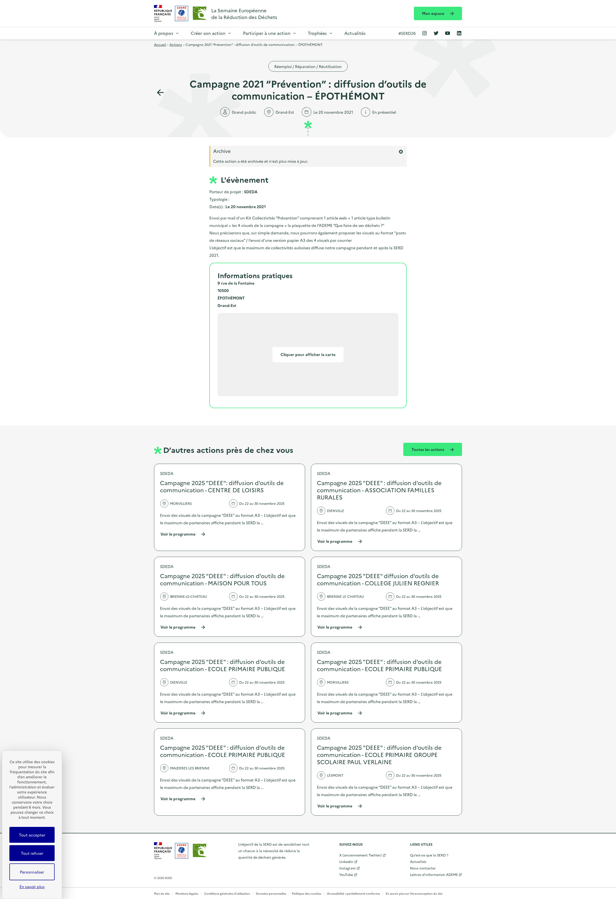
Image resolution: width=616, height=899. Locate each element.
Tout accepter (32, 834)
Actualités (355, 33)
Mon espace (433, 13)
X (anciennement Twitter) (360, 855)
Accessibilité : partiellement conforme (353, 893)
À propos (163, 33)
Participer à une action (266, 33)
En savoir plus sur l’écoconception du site (414, 893)
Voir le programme (182, 534)
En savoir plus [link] (32, 886)
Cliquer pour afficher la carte (308, 354)
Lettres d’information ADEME (434, 874)
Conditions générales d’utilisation (227, 893)
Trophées (317, 33)
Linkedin (346, 861)
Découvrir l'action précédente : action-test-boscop (160, 92)
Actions (175, 44)
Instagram (347, 868)
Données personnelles (271, 893)
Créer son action (208, 33)
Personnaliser (32, 871)
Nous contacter (423, 868)
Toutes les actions (428, 449)
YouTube (346, 874)
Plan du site (162, 893)
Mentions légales (186, 893)
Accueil (160, 44)
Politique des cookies (306, 893)
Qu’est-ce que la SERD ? (429, 855)
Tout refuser (32, 853)
